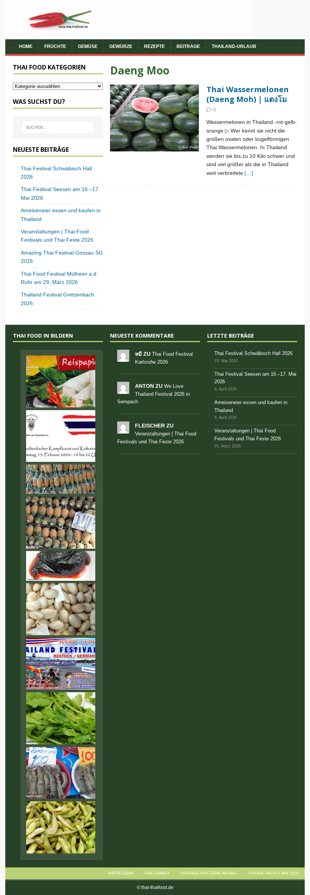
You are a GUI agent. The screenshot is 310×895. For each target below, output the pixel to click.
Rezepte (154, 46)
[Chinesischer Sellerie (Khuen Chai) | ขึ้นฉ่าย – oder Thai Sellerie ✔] (61, 718)
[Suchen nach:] (57, 127)
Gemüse (88, 46)
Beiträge (188, 46)
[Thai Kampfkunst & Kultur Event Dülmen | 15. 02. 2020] (61, 436)
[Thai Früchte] (154, 118)
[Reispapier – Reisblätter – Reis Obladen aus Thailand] (61, 381)
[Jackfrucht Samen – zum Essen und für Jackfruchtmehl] (61, 609)
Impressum (120, 873)
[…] (249, 173)
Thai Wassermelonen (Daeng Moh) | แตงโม (247, 94)
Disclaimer (156, 873)
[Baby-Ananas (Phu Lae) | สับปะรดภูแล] (61, 523)
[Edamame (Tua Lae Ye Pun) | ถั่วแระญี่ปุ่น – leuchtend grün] (61, 827)
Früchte (55, 46)
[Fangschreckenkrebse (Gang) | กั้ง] (61, 773)
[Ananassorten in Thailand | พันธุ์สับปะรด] (61, 479)
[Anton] (123, 389)
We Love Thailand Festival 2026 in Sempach (153, 394)
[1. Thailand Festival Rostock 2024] (61, 664)
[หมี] (123, 357)
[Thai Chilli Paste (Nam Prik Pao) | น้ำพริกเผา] (61, 565)
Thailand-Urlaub (234, 46)
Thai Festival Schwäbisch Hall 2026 (253, 353)
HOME (26, 46)
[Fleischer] (123, 429)
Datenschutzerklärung (209, 873)
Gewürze (120, 46)
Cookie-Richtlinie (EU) (273, 873)
